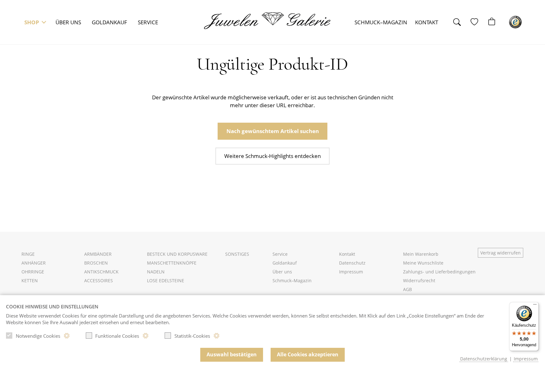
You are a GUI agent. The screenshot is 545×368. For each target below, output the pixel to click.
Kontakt (426, 22)
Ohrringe (32, 272)
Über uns (68, 22)
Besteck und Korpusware (177, 254)
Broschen (96, 263)
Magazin (381, 22)
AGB (407, 289)
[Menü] (535, 306)
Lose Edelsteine (165, 280)
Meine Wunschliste (423, 263)
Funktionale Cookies (117, 336)
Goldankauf (109, 22)
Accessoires (98, 280)
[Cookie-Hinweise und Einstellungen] (66, 335)
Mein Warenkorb (420, 254)
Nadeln (156, 272)
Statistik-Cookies (192, 336)
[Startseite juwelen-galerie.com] (272, 20)
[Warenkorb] (495, 22)
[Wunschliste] (477, 22)
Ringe (28, 254)
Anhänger (33, 263)
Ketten (29, 280)
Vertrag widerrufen (500, 253)
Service (148, 22)
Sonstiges (237, 254)
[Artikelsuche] (460, 22)
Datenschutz (352, 263)
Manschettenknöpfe (171, 263)
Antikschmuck (101, 272)
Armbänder (98, 254)
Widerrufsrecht (419, 280)
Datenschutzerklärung (483, 359)
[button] (34, 22)
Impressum (351, 272)
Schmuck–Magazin (292, 280)
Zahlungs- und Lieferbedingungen (439, 272)
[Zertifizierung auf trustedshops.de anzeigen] (515, 22)
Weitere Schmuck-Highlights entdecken (272, 156)
